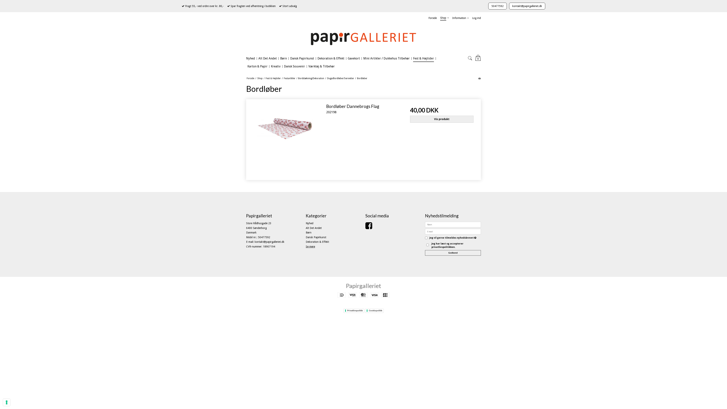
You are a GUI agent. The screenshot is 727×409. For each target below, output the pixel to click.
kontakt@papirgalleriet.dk (527, 6)
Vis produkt (441, 119)
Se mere (310, 246)
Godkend (453, 253)
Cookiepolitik (375, 310)
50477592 (497, 6)
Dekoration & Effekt (317, 241)
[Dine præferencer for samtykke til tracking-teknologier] (6, 402)
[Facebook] (368, 227)
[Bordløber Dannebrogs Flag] (285, 138)
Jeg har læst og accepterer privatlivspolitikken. (447, 245)
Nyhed (309, 223)
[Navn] (453, 224)
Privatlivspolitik (355, 310)
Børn (308, 232)
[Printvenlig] (479, 78)
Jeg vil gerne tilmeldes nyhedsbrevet (452, 238)
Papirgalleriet (363, 285)
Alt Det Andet (314, 227)
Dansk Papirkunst (316, 237)
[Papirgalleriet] (363, 38)
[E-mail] (453, 231)
